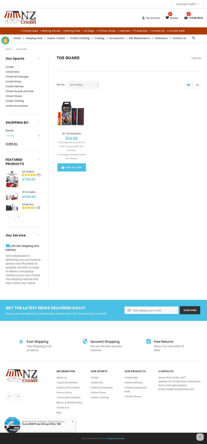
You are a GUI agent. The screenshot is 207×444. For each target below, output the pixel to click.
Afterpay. (73, 158)
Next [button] (19, 217)
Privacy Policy (64, 392)
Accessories (116, 38)
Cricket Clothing (80, 38)
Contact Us (63, 407)
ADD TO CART (74, 167)
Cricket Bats (30, 31)
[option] (23, 180)
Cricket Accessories (17, 105)
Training (99, 38)
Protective (141, 31)
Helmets (125, 31)
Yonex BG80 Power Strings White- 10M (41, 424)
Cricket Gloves (14, 96)
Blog (59, 412)
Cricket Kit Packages (17, 76)
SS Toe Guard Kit (71, 133)
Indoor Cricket (56, 38)
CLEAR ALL (12, 143)
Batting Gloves (51, 31)
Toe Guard (21, 49)
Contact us (179, 38)
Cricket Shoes (107, 31)
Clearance (161, 38)
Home (17, 38)
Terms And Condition (69, 397)
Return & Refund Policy (69, 402)
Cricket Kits (97, 382)
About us (62, 377)
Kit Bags (89, 31)
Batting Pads (72, 31)
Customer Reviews (67, 382)
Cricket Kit (158, 31)
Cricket (10, 67)
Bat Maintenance (139, 38)
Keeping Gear (34, 38)
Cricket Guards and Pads (19, 91)
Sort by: (61, 84)
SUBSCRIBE (190, 310)
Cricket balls (177, 31)
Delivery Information (68, 387)
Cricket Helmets (15, 86)
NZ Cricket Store (89, 438)
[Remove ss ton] (23, 135)
